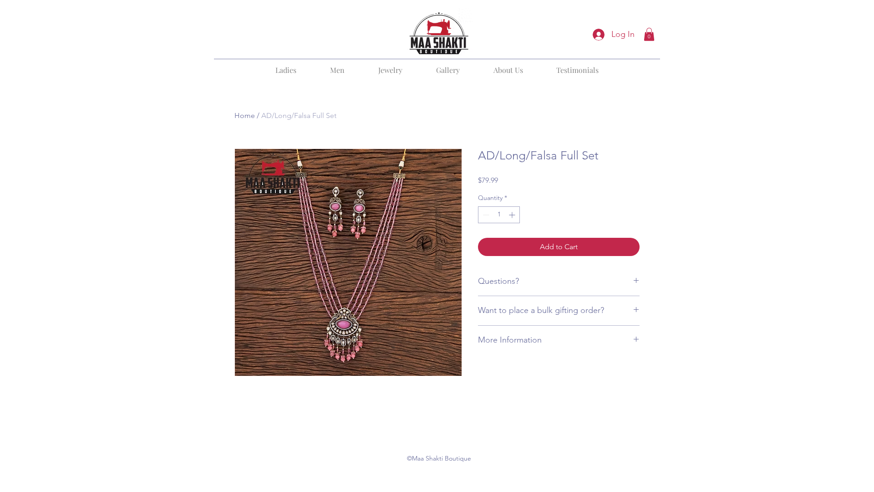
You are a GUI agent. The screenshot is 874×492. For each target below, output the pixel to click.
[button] (649, 34)
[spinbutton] (499, 215)
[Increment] (512, 215)
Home (244, 115)
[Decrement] (485, 215)
